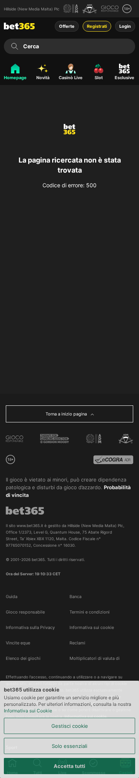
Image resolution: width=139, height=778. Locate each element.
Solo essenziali (69, 746)
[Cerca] (14, 46)
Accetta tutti (69, 766)
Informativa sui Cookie (28, 711)
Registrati (97, 26)
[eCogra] (113, 459)
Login (125, 26)
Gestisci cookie (69, 726)
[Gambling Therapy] (54, 438)
